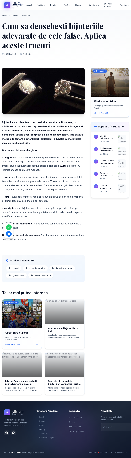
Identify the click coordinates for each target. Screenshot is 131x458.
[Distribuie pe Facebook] (9, 234)
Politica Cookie (75, 427)
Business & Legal (108, 5)
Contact (72, 422)
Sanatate (93, 5)
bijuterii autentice (37, 268)
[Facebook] (6, 432)
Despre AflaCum (75, 417)
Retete (53, 5)
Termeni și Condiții (76, 431)
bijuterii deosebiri (42, 275)
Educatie (26, 15)
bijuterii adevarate (64, 268)
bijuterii (15, 268)
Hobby (78, 5)
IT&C (66, 5)
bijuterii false (18, 275)
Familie (39, 5)
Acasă (29, 5)
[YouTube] (13, 432)
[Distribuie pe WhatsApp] (9, 227)
